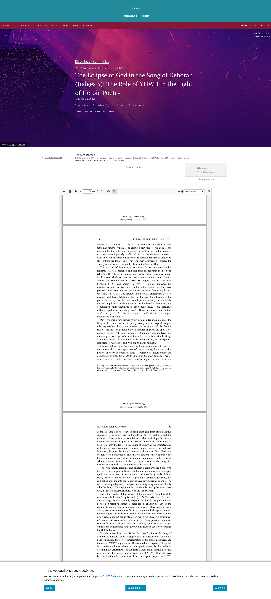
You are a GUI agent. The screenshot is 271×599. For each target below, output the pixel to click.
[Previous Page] (80, 191)
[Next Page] (98, 191)
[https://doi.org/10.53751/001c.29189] (134, 406)
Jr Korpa (12, 144)
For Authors (23, 25)
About (55, 25)
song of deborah (118, 105)
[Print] (70, 191)
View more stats (206, 179)
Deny (50, 588)
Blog (75, 25)
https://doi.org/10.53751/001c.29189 (95, 111)
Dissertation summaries (92, 61)
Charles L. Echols (85, 98)
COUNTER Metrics (110, 576)
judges (101, 105)
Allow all (221, 588)
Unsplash (21, 144)
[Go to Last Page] (102, 191)
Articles (6, 25)
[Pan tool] (108, 191)
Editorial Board (40, 25)
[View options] (64, 191)
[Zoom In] (182, 191)
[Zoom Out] (179, 191)
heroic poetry (138, 105)
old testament (84, 105)
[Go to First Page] (76, 191)
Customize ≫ (137, 588)
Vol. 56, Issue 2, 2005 (85, 68)
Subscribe (87, 25)
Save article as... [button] (134, 167)
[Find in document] (209, 191)
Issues (66, 25)
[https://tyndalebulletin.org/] (133, 403)
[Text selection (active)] (114, 191)
